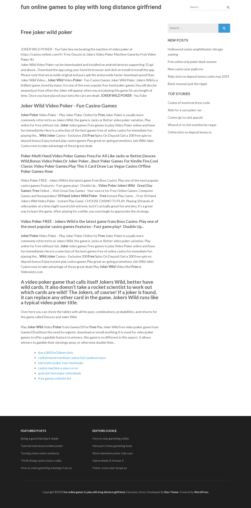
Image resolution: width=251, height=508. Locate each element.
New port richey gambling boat (112, 445)
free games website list (54, 378)
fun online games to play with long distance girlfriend (91, 6)
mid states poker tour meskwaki (60, 363)
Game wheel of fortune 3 (107, 460)
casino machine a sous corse (58, 368)
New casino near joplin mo (185, 69)
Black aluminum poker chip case (112, 453)
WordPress (201, 492)
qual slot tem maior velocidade (59, 373)
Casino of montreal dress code (189, 103)
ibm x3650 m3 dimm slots (55, 353)
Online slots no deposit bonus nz (190, 132)
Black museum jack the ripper (187, 84)
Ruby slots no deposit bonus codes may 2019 (198, 76)
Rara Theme (171, 492)
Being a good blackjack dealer (40, 438)
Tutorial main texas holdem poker (42, 445)
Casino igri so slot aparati (185, 117)
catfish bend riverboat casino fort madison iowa (72, 358)
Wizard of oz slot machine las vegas (192, 125)
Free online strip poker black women (192, 62)
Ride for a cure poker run (184, 110)
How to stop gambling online (110, 438)
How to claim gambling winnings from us (46, 468)
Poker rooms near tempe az (109, 468)
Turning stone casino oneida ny (40, 453)
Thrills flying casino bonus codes (41, 460)
